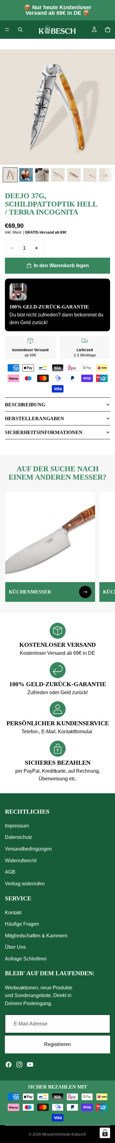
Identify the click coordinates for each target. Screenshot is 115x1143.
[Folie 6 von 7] (90, 175)
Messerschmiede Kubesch (64, 1134)
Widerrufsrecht (20, 860)
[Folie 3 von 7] (42, 175)
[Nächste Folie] (103, 546)
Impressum (17, 825)
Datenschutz (18, 837)
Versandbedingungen (28, 848)
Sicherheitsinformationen (43, 432)
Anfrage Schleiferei (26, 958)
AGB (10, 872)
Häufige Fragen (22, 924)
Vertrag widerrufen (25, 883)
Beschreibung (25, 404)
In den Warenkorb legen (61, 265)
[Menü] (7, 29)
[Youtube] (30, 1064)
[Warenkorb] (107, 29)
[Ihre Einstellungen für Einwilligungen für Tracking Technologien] (105, 1133)
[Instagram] (19, 1064)
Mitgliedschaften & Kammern (36, 935)
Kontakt (13, 912)
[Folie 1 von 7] (10, 175)
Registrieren (57, 1044)
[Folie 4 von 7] (58, 175)
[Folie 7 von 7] (106, 175)
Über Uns (15, 947)
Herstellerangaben (34, 418)
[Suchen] (20, 29)
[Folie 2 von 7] (26, 175)
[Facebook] (8, 1064)
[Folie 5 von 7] (74, 175)
